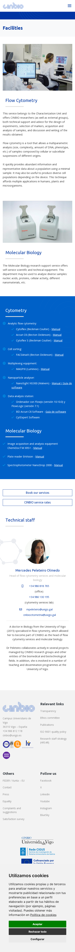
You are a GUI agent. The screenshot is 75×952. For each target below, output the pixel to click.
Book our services (37, 492)
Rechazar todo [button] (38, 931)
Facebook (46, 780)
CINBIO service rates (37, 502)
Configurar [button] (37, 939)
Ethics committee (50, 717)
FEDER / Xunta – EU (14, 780)
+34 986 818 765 (39, 586)
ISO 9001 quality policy (53, 731)
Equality (7, 801)
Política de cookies (43, 915)
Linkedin (45, 794)
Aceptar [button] (37, 924)
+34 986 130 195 (39, 597)
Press (6, 794)
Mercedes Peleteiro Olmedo (37, 570)
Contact (7, 787)
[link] (43, 915)
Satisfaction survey (13, 819)
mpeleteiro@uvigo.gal (39, 609)
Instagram (46, 808)
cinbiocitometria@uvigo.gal (39, 615)
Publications (47, 724)
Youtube (45, 801)
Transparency (48, 711)
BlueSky (44, 815)
